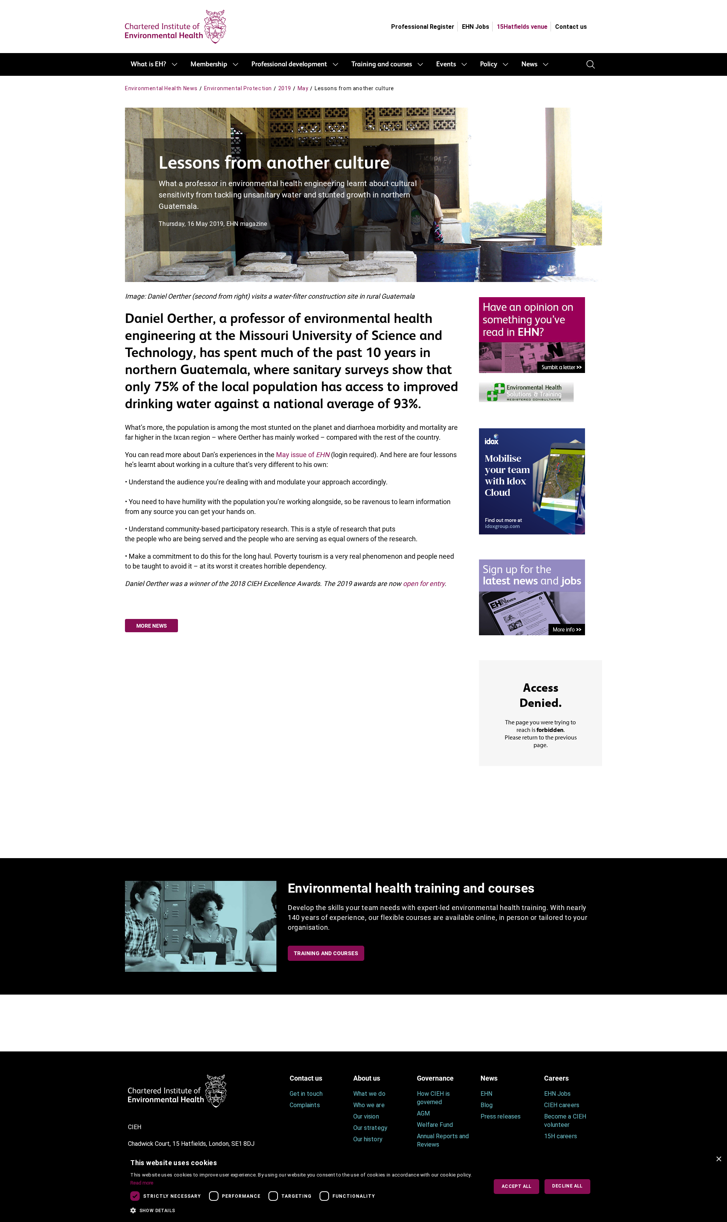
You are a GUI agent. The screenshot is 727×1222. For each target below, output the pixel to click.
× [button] (718, 1159)
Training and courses (381, 64)
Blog (487, 1105)
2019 (284, 88)
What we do (369, 1093)
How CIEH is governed (433, 1098)
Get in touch (306, 1093)
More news (151, 626)
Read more (141, 1183)
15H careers (560, 1136)
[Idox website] (532, 481)
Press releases (501, 1116)
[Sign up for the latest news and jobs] (532, 597)
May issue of (302, 455)
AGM (423, 1113)
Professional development (289, 64)
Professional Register (422, 26)
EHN (486, 1093)
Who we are (369, 1105)
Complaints (305, 1105)
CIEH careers (561, 1105)
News (529, 64)
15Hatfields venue (522, 26)
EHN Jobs (475, 26)
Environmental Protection (238, 88)
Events (446, 64)
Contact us (571, 26)
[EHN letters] (532, 334)
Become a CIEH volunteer (565, 1120)
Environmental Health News (161, 88)
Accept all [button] (517, 1186)
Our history (367, 1139)
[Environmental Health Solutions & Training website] (526, 391)
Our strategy (370, 1127)
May (303, 88)
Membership (208, 64)
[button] (303, 1210)
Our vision (366, 1116)
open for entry (424, 584)
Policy (488, 64)
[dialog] (363, 1186)
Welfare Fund (435, 1124)
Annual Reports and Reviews (443, 1140)
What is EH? (148, 64)
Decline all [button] (567, 1186)
